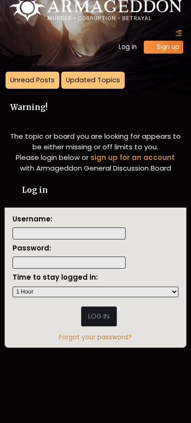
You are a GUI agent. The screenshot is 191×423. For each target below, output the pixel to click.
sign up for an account (132, 157)
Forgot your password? (95, 337)
